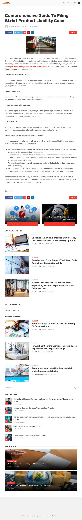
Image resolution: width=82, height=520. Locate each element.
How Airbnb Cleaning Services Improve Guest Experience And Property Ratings (54, 347)
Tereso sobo (38, 374)
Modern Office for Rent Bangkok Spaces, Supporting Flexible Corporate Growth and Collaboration (53, 285)
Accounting (12, 461)
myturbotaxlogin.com (53, 516)
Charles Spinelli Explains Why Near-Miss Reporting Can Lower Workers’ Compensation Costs (43, 400)
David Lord (15, 26)
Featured (11, 483)
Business (8, 11)
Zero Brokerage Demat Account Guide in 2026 (30, 435)
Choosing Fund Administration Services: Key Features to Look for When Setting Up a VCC (54, 239)
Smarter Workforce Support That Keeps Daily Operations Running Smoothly (54, 261)
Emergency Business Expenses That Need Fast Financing (34, 408)
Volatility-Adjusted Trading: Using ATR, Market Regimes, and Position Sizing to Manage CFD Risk (44, 418)
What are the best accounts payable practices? (25, 464)
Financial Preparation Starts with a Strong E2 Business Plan (53, 325)
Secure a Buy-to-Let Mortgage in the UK (28, 426)
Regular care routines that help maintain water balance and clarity (52, 369)
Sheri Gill (37, 352)
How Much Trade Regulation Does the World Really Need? (29, 485)
